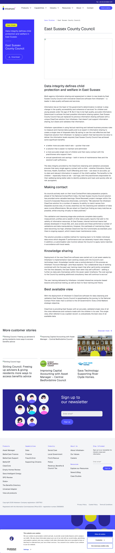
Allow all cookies (100, 534)
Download (16, 57)
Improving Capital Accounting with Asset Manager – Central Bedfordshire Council (54, 375)
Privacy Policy (82, 505)
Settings (26, 549)
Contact (90, 8)
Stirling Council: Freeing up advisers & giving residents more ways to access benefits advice (17, 371)
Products (25, 8)
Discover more (103, 331)
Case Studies (49, 20)
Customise (99, 540)
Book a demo (105, 8)
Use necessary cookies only (100, 546)
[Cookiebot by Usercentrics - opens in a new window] (11, 549)
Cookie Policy (93, 505)
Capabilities (39, 8)
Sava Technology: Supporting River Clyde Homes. (88, 374)
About (78, 8)
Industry (53, 8)
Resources (66, 8)
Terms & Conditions (106, 505)
